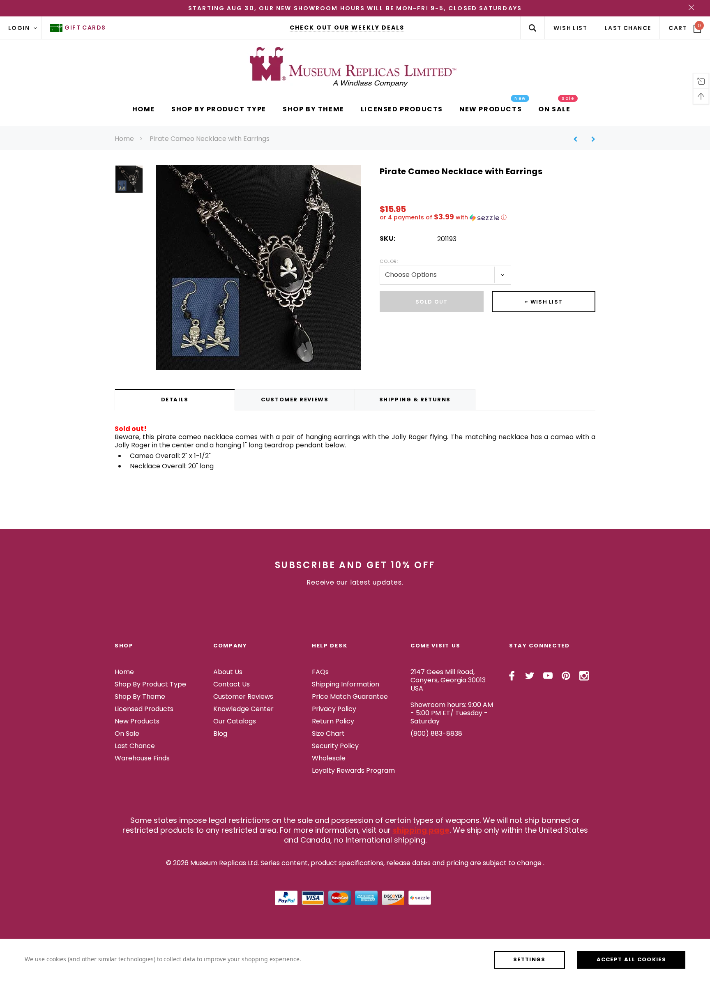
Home (124, 138)
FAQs (320, 672)
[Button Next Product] (590, 139)
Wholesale (329, 758)
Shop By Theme (140, 696)
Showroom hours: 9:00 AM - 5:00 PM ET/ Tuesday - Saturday (451, 713)
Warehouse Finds (142, 758)
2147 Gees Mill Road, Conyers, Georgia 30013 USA (448, 680)
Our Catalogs (234, 721)
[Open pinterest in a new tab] (566, 676)
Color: (389, 261)
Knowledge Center (243, 709)
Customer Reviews (243, 696)
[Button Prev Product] (578, 139)
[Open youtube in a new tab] (548, 676)
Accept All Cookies (631, 959)
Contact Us (231, 684)
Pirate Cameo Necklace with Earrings (210, 138)
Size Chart (328, 733)
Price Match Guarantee (350, 696)
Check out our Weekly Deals (347, 27)
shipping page (421, 830)
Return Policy (333, 721)
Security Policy (335, 746)
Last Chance (135, 746)
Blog (220, 733)
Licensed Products (144, 709)
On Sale (127, 733)
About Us (227, 672)
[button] (487, 217)
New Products (137, 721)
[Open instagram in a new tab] (584, 676)
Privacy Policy (334, 709)
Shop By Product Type (150, 684)
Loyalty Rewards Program (353, 770)
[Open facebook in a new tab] (512, 676)
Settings (529, 959)
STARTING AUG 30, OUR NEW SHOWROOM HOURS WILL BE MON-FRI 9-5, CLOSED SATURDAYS (355, 8)
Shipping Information (345, 684)
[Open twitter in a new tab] (530, 676)
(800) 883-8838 (436, 733)
